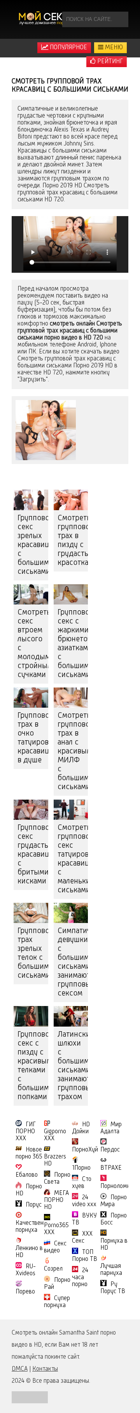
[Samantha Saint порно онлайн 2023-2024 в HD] (45, 19)
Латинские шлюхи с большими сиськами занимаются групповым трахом (73, 1066)
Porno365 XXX (56, 1229)
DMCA (20, 1369)
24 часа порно (80, 1278)
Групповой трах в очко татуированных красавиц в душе (33, 738)
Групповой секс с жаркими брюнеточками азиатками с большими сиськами (73, 644)
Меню (113, 48)
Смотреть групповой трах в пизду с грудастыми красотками (73, 540)
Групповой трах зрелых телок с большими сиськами (33, 953)
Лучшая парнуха (111, 1269)
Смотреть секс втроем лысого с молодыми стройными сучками (33, 644)
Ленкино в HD (29, 1252)
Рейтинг (109, 62)
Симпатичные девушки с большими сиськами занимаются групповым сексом (73, 962)
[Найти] (120, 19)
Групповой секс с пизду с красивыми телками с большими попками (33, 1066)
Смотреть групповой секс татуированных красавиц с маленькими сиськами (73, 859)
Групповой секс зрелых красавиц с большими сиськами (33, 545)
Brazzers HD (55, 1160)
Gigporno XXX (55, 1135)
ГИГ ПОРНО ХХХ (26, 1132)
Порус (34, 1205)
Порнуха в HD (114, 1244)
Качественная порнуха (34, 1226)
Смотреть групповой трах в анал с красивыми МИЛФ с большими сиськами (73, 751)
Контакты (45, 1369)
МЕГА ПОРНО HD (56, 1200)
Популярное (67, 48)
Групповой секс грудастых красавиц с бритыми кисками (33, 854)
